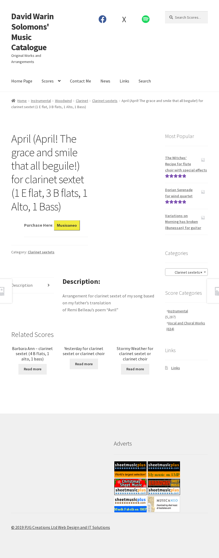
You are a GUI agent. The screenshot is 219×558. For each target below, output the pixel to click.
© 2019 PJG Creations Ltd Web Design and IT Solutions (60, 527)
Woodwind (63, 100)
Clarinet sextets (105, 100)
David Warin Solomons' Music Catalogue (32, 32)
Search (145, 81)
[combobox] (186, 272)
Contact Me (80, 81)
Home (22, 100)
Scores (48, 81)
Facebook (103, 19)
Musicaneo (67, 225)
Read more (32, 369)
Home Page (21, 81)
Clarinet (82, 100)
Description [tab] (22, 285)
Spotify (146, 19)
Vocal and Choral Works (185, 326)
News (105, 81)
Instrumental (41, 100)
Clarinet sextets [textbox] (184, 272)
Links (124, 81)
